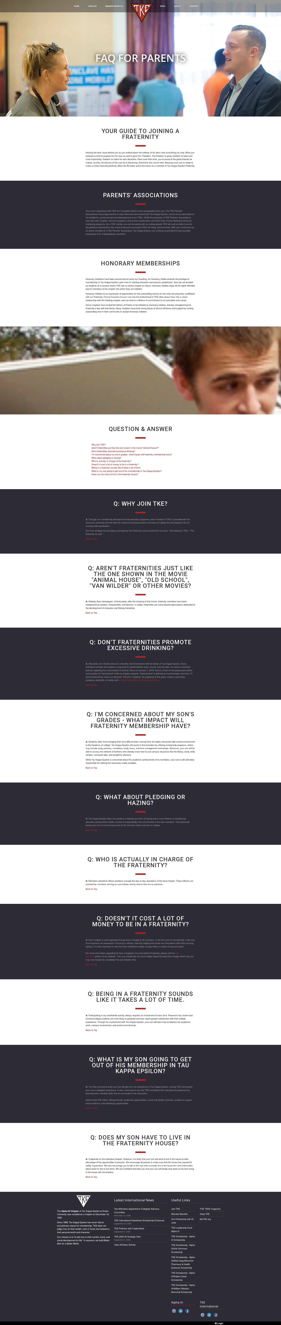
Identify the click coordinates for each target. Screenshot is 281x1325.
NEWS (162, 6)
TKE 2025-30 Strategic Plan (127, 1236)
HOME (76, 6)
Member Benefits (179, 1213)
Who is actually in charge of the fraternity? (111, 460)
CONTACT (194, 6)
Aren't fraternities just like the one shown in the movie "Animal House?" (125, 447)
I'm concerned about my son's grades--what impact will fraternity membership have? (131, 454)
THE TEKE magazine (210, 1208)
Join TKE (175, 1208)
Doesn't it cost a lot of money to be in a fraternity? (114, 464)
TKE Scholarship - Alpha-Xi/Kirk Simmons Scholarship (183, 1248)
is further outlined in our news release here (138, 680)
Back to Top (91, 538)
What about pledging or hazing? (106, 457)
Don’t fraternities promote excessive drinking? (113, 451)
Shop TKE (205, 1213)
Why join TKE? (98, 444)
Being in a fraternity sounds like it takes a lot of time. (116, 467)
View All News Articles (125, 1244)
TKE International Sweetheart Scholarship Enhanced (139, 1220)
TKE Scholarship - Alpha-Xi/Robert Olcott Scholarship (183, 1276)
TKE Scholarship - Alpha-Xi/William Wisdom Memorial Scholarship (183, 1288)
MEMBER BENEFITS (114, 6)
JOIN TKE (92, 6)
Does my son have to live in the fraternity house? (114, 474)
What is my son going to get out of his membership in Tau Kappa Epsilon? (126, 470)
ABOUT (177, 6)
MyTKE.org (205, 1219)
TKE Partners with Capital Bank (129, 1228)
